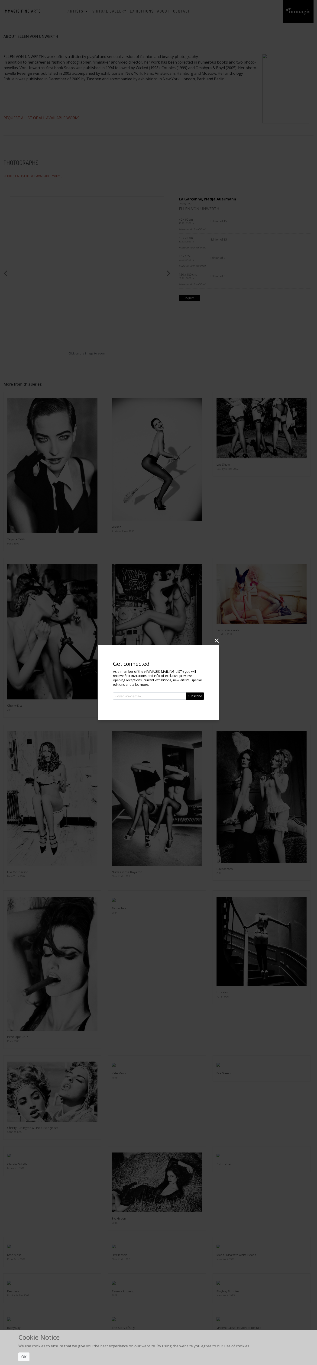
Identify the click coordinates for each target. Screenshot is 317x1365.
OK (23, 1356)
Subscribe (195, 696)
